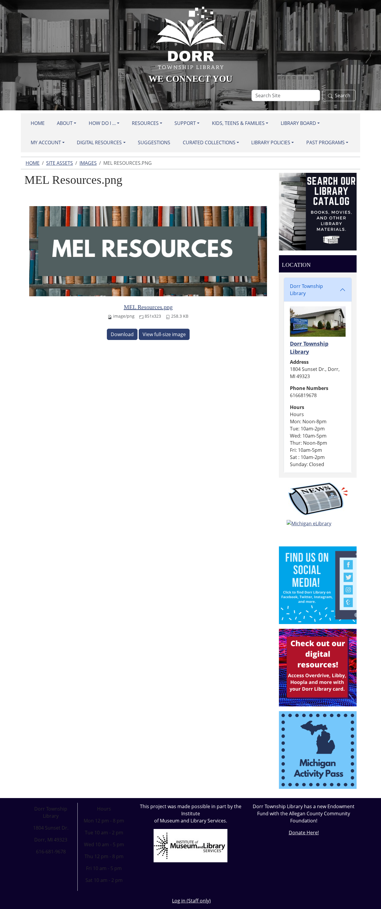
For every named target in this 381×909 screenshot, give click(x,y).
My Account (46, 142)
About (65, 123)
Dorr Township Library (306, 290)
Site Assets (59, 163)
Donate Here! (304, 832)
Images (88, 163)
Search (342, 95)
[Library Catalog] (318, 211)
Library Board (298, 123)
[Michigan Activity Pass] (318, 749)
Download (122, 334)
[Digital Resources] (318, 667)
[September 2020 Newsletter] (318, 498)
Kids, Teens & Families (238, 123)
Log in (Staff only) (191, 900)
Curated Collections (209, 142)
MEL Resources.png (148, 307)
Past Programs (325, 142)
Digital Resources (99, 142)
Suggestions (154, 142)
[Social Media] (318, 585)
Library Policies (270, 142)
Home (38, 123)
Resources (145, 123)
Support (185, 123)
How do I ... (102, 123)
